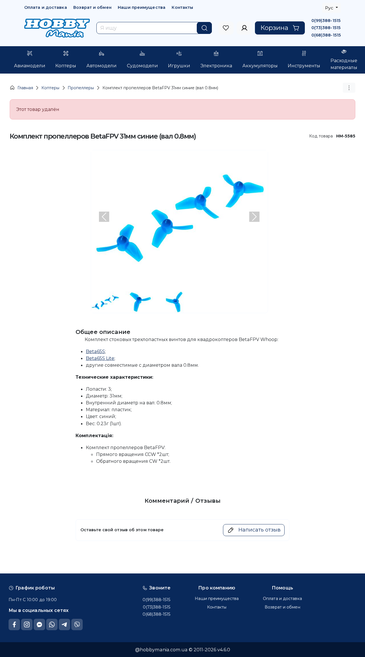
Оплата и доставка (45, 7)
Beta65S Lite (100, 358)
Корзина (274, 28)
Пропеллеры (81, 87)
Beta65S (95, 351)
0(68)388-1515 (326, 35)
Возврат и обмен (92, 7)
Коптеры (50, 87)
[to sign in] (226, 28)
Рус (329, 8)
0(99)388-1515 (325, 20)
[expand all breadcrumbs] (349, 88)
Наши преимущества (141, 7)
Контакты (182, 7)
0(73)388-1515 (325, 27)
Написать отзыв (259, 530)
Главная (25, 87)
